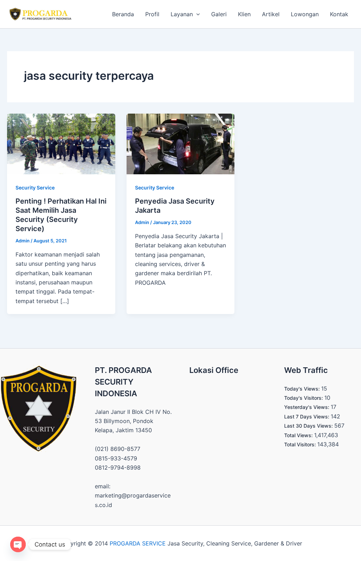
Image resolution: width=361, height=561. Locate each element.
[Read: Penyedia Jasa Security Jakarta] (181, 143)
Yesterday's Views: (307, 407)
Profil (152, 14)
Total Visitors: (300, 444)
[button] (196, 14)
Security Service (35, 188)
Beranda (123, 14)
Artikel (271, 14)
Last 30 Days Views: (309, 426)
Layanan (182, 14)
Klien (244, 14)
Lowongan (305, 14)
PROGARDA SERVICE (138, 543)
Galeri (219, 14)
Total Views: (299, 435)
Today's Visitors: (304, 398)
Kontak (339, 14)
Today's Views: (302, 389)
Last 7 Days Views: (307, 417)
